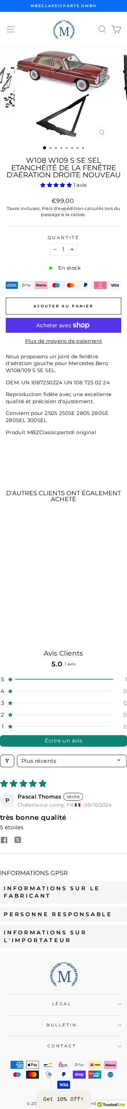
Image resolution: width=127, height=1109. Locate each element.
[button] (56, 185)
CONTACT (62, 1046)
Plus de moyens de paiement (63, 341)
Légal (62, 1003)
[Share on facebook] (4, 840)
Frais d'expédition (63, 208)
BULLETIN (61, 1025)
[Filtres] (7, 761)
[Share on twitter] (18, 841)
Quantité (63, 237)
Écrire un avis (64, 741)
